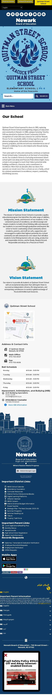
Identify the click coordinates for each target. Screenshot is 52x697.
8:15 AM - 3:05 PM (32, 370)
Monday (6, 370)
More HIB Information (17, 405)
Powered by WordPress (26, 477)
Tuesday (6, 375)
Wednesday (7, 379)
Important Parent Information (15, 596)
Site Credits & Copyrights (26, 476)
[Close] (6, 655)
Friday (5, 387)
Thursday (7, 383)
